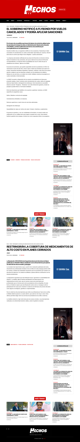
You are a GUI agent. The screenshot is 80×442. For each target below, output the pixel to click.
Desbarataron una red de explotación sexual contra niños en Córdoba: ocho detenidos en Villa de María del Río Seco (62, 201)
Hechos (22, 37)
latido (44, 438)
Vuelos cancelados (35, 159)
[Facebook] (6, 429)
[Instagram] (8, 429)
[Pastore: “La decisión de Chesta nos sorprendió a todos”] (17, 222)
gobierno (18, 159)
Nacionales (12, 26)
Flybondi (13, 159)
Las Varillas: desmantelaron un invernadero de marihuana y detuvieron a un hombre (62, 188)
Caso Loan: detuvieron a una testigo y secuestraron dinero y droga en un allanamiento (62, 177)
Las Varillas (56, 185)
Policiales (55, 174)
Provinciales (56, 164)
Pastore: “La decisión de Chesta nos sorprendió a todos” (62, 166)
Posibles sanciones (25, 159)
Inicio (8, 26)
